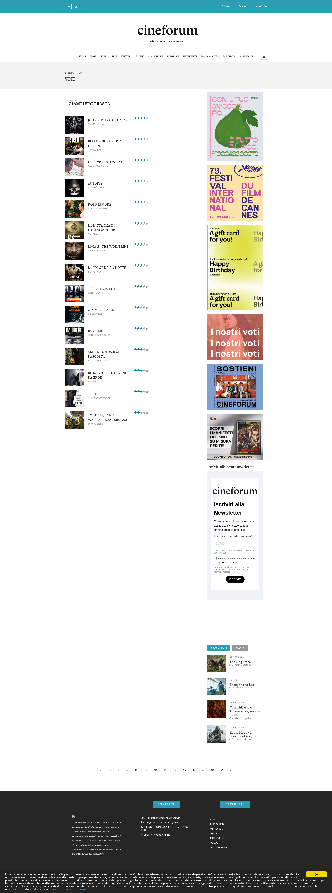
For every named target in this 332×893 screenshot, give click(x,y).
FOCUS (240, 648)
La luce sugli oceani (106, 162)
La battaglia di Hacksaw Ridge (101, 227)
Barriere (96, 330)
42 (145, 769)
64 (221, 769)
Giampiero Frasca (242, 739)
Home (71, 73)
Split (92, 394)
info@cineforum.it (160, 834)
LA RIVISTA (229, 56)
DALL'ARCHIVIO (210, 56)
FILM (103, 56)
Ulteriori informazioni (72, 889)
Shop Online (260, 6)
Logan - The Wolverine (108, 246)
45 (174, 769)
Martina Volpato (241, 718)
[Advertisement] (233, 621)
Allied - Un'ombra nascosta (103, 354)
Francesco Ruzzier (243, 688)
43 (155, 769)
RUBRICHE (173, 56)
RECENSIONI (219, 648)
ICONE (140, 56)
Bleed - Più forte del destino (106, 143)
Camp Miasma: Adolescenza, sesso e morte (245, 711)
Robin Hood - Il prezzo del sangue (243, 734)
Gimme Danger (101, 309)
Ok (316, 874)
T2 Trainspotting (103, 288)
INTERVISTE (190, 56)
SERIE (113, 56)
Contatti (242, 6)
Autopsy (95, 183)
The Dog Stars (240, 662)
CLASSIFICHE (155, 56)
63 (212, 769)
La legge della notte (107, 267)
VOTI (93, 56)
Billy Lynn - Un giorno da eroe (107, 375)
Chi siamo (226, 6)
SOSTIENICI (246, 56)
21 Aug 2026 (237, 702)
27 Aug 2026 (237, 657)
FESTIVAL (126, 56)
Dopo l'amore (99, 204)
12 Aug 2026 (237, 727)
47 (194, 769)
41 (136, 769)
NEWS (213, 833)
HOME (82, 56)
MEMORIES (216, 828)
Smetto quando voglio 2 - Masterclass (108, 417)
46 (184, 769)
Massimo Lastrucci (243, 665)
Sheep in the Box (242, 685)
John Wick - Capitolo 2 (107, 120)
